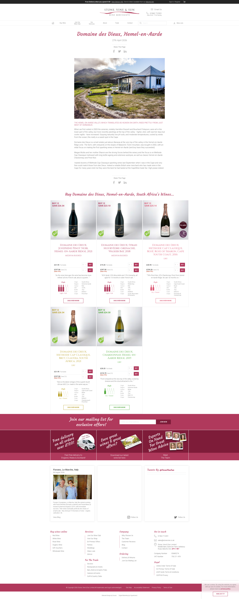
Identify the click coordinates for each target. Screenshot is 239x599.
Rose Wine (56, 542)
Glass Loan (91, 551)
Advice (89, 554)
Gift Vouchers (57, 548)
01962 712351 (154, 14)
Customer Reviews (128, 542)
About (105, 23)
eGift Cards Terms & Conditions (167, 572)
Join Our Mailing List (129, 561)
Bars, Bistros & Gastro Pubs (97, 570)
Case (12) (60, 270)
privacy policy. (226, 589)
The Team (125, 539)
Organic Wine (57, 545)
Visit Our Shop (92, 539)
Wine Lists (180, 23)
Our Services (92, 23)
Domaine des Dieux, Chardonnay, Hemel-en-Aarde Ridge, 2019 (119, 355)
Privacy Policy (156, 587)
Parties (89, 545)
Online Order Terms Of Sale (166, 566)
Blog (123, 545)
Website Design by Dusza (109, 595)
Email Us (158, 9)
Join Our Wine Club (77, 23)
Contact (130, 23)
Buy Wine (63, 23)
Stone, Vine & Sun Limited (119, 12)
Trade (117, 23)
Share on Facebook (114, 51)
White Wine (57, 539)
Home (53, 23)
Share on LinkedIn (125, 51)
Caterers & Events (93, 573)
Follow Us (134, 517)
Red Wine (56, 535)
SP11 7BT (175, 549)
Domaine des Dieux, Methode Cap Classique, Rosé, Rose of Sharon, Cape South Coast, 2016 (165, 249)
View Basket (186, 2)
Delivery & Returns (128, 557)
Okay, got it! (220, 594)
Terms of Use (167, 587)
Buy (90, 264)
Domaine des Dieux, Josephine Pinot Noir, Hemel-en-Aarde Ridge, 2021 (73, 248)
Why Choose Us (127, 535)
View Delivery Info (117, 2)
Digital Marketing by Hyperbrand (128, 595)
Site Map (129, 587)
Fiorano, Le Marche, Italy (66, 469)
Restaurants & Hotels (95, 567)
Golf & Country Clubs (94, 576)
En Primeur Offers (93, 542)
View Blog (56, 517)
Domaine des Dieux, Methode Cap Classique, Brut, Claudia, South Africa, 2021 (73, 356)
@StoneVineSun (167, 470)
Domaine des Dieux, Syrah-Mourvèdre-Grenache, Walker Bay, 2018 (119, 248)
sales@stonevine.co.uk (166, 540)
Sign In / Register (174, 2)
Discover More (73, 301)
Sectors (90, 564)
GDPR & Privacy (162, 575)
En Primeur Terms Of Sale (165, 569)
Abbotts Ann (150, 2)
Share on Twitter (119, 51)
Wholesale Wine (58, 551)
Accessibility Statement (141, 587)
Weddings (90, 548)
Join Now (163, 422)
